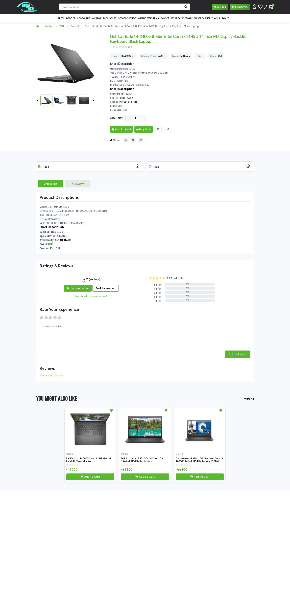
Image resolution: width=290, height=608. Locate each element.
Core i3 (74, 26)
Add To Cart (122, 129)
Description (50, 183)
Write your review (78, 288)
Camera (216, 18)
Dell (220, 56)
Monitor (96, 18)
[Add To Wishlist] (158, 129)
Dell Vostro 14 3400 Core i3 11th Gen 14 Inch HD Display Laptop (88, 460)
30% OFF (221, 7)
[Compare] (266, 7)
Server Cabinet (202, 18)
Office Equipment (127, 18)
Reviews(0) (77, 183)
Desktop (70, 18)
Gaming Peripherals (148, 18)
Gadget (164, 18)
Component (83, 18)
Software (187, 18)
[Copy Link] (140, 140)
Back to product (106, 288)
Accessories (109, 18)
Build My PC (242, 7)
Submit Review (237, 354)
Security (175, 18)
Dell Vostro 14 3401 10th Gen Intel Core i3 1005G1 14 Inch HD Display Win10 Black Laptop (199, 460)
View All (249, 398)
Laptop (61, 18)
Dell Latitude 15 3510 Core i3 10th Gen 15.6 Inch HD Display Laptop (142, 460)
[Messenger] (133, 140)
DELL (61, 26)
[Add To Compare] (167, 129)
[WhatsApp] (125, 140)
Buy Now (144, 129)
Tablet (225, 18)
